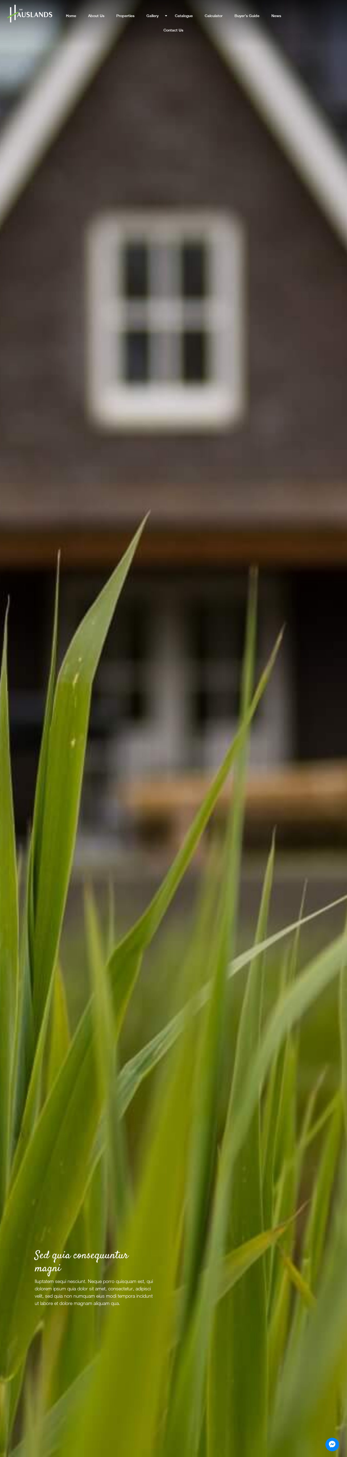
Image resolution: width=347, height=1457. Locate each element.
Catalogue (184, 16)
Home (71, 16)
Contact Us (173, 30)
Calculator (214, 16)
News (276, 16)
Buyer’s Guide (246, 16)
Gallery (152, 16)
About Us (96, 16)
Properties (125, 16)
